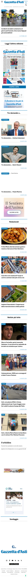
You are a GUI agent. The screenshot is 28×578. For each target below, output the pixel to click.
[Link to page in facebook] (9, 560)
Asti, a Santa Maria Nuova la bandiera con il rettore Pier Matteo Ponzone (13, 434)
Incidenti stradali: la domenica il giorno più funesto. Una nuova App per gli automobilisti (14, 31)
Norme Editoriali (10, 572)
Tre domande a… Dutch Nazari (11, 165)
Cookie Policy (23, 572)
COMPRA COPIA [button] (14, 87)
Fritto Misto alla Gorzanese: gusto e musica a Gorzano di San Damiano (13, 248)
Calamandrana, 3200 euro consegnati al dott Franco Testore (13, 374)
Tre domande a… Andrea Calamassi (13, 138)
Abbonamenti (17, 571)
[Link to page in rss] (15, 560)
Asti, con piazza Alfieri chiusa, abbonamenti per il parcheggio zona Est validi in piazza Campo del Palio (13, 404)
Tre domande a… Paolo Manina (11, 192)
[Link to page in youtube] (12, 560)
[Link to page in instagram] (6, 560)
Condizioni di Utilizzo (14, 574)
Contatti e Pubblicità (10, 571)
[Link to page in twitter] (21, 560)
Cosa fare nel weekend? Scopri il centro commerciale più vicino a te (12, 276)
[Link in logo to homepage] (14, 551)
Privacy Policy (17, 572)
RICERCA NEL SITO (26, 1)
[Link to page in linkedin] (18, 560)
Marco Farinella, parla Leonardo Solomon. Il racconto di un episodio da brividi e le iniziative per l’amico (13, 344)
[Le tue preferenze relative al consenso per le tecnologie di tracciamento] (25, 575)
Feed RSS (3, 571)
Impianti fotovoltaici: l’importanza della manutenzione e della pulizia (12, 305)
